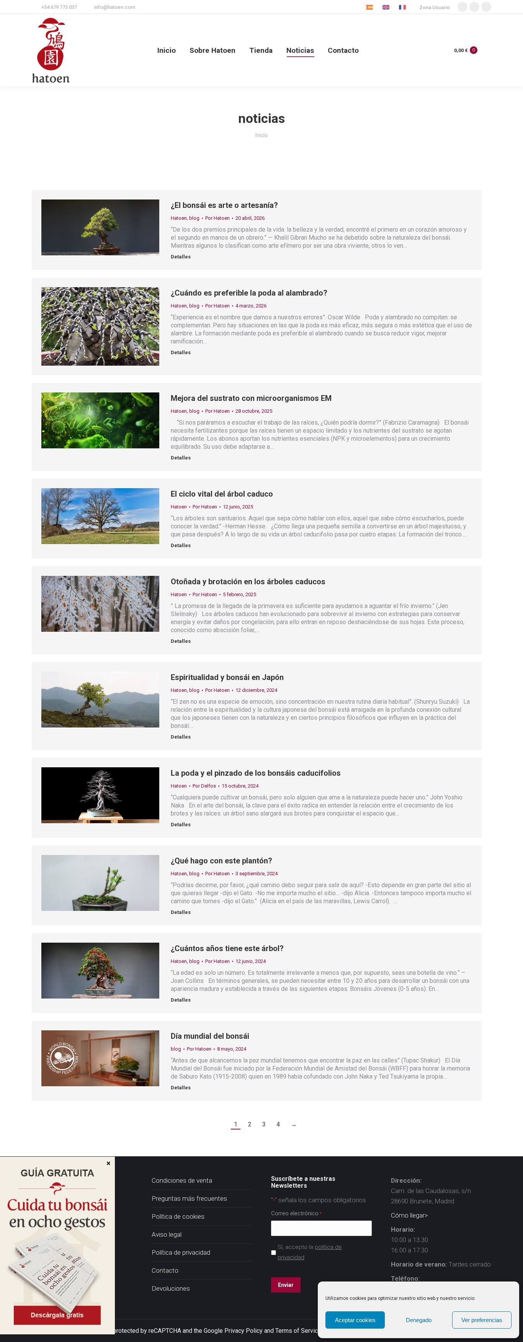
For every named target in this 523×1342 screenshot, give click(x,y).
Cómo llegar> (409, 1215)
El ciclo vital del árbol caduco (222, 494)
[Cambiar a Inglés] (387, 7)
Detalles (181, 257)
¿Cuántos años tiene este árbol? (227, 948)
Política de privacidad (181, 1252)
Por (217, 218)
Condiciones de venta (182, 1180)
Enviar (286, 1285)
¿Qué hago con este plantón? (221, 860)
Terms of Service (298, 1330)
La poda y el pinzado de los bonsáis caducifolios (256, 773)
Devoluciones (171, 1288)
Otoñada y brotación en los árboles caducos (248, 581)
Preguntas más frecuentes (189, 1198)
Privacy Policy (243, 1330)
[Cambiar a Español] (370, 7)
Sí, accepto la (310, 1252)
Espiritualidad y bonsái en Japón (227, 677)
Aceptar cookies (355, 1320)
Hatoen (179, 218)
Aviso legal (166, 1234)
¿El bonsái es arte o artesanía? (224, 205)
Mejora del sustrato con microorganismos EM (251, 398)
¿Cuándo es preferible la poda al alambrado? (249, 292)
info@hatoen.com (114, 7)
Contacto (165, 1270)
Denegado (418, 1320)
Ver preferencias (481, 1320)
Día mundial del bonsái (210, 1036)
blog (194, 218)
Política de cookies (178, 1216)
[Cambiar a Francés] (403, 7)
